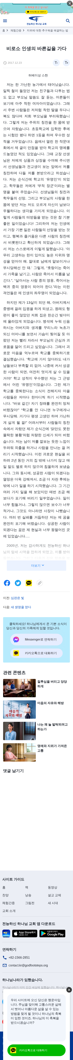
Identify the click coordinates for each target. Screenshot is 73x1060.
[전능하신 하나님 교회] (36, 21)
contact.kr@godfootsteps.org (28, 965)
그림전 (29, 903)
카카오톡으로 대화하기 (33, 1050)
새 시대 (53, 903)
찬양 (5, 895)
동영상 (52, 887)
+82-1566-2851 (19, 957)
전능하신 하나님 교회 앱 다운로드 (28, 924)
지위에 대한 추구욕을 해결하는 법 (47, 30)
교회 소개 (9, 910)
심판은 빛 (17, 598)
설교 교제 (54, 895)
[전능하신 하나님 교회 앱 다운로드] (6, 933)
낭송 (28, 895)
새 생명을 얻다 (21, 607)
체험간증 (16, 30)
